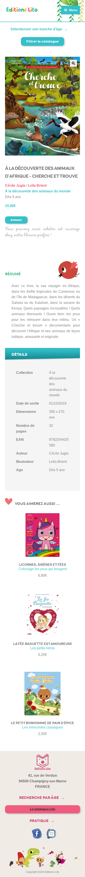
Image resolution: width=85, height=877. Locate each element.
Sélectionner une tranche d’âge (36, 29)
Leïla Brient (37, 185)
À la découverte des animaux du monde (38, 191)
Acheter (16, 220)
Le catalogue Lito (42, 809)
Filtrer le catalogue (42, 41)
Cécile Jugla (15, 185)
